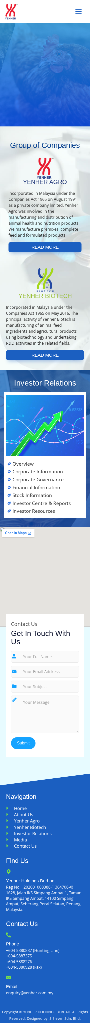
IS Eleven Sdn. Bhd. (64, 1018)
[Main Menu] (78, 11)
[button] (45, 247)
